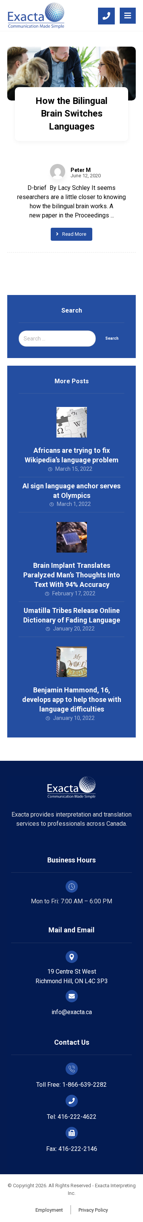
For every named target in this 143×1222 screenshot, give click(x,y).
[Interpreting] (36, 15)
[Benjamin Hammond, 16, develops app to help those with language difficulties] (71, 662)
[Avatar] (57, 171)
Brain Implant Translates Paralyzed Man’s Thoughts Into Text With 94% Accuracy (71, 574)
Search (112, 338)
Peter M (81, 170)
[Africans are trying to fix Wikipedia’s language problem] (71, 422)
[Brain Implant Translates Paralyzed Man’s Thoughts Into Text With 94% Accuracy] (71, 537)
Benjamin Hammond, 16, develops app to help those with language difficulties (71, 699)
